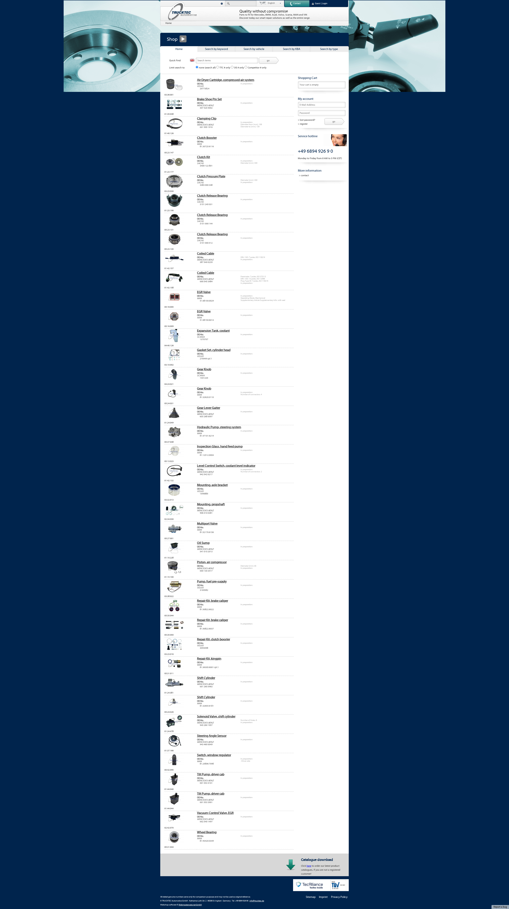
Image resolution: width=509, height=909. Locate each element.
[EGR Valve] (174, 303)
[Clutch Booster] (174, 149)
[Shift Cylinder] (174, 689)
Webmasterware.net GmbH (190, 905)
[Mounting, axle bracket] (174, 496)
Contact (297, 3)
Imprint (323, 897)
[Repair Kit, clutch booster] (174, 650)
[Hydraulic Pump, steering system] (174, 438)
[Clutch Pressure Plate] (174, 187)
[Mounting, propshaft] (174, 515)
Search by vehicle (254, 49)
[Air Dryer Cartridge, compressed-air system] (174, 91)
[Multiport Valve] (174, 534)
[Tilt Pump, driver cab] (174, 785)
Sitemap (311, 897)
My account (305, 99)
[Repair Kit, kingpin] (174, 669)
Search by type (329, 49)
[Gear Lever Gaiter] (174, 419)
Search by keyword (216, 49)
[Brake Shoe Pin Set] (174, 110)
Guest (318, 3)
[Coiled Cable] (174, 264)
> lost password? (306, 120)
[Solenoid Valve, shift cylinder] (174, 727)
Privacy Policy (339, 897)
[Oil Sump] (174, 554)
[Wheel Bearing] (174, 843)
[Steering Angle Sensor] (174, 747)
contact (305, 175)
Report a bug (500, 907)
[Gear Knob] (174, 380)
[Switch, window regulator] (174, 766)
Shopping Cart (307, 78)
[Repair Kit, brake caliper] (174, 612)
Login (324, 3)
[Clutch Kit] (174, 168)
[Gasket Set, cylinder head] (174, 361)
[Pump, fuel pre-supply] (174, 592)
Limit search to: (177, 67)
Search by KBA (291, 49)
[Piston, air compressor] (174, 573)
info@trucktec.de (257, 901)
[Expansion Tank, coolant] (174, 341)
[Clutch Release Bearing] (174, 206)
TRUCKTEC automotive (182, 11)
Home (168, 23)
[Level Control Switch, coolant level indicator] (174, 476)
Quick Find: (175, 60)
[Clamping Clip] (174, 129)
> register (303, 124)
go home (222, 3)
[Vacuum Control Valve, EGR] (174, 824)
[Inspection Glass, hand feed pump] (174, 457)
